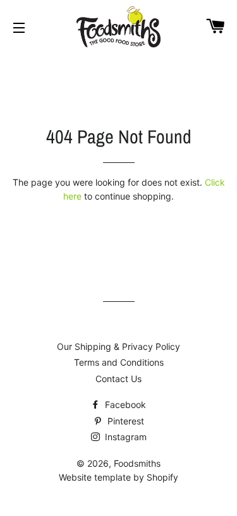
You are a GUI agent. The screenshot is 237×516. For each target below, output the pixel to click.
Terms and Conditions (119, 362)
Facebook (124, 404)
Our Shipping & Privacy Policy (118, 346)
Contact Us (118, 378)
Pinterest (124, 421)
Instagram (124, 436)
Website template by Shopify (118, 477)
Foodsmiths (137, 463)
